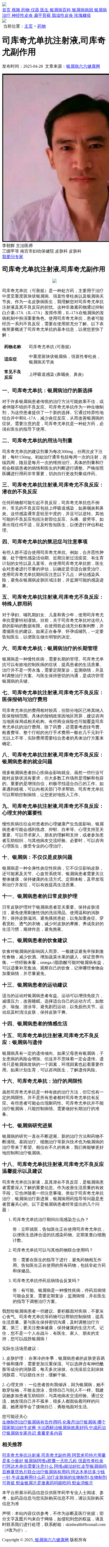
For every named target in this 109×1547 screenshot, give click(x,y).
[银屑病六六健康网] (4, 5)
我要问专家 (12, 256)
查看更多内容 (49, 1433)
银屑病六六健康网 (83, 66)
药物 (41, 26)
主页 (28, 26)
